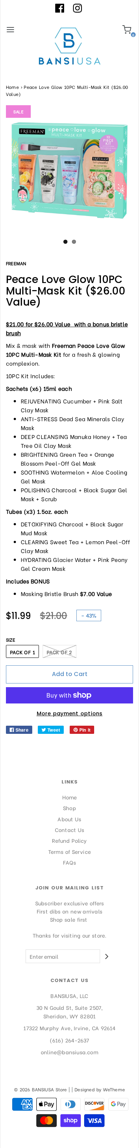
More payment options (70, 713)
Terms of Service (69, 851)
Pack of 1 (22, 651)
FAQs (69, 862)
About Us (69, 819)
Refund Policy (69, 840)
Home (12, 87)
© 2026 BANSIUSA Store (40, 1089)
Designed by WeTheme (100, 1089)
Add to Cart (69, 674)
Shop (69, 808)
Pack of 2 (59, 651)
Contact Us (70, 829)
